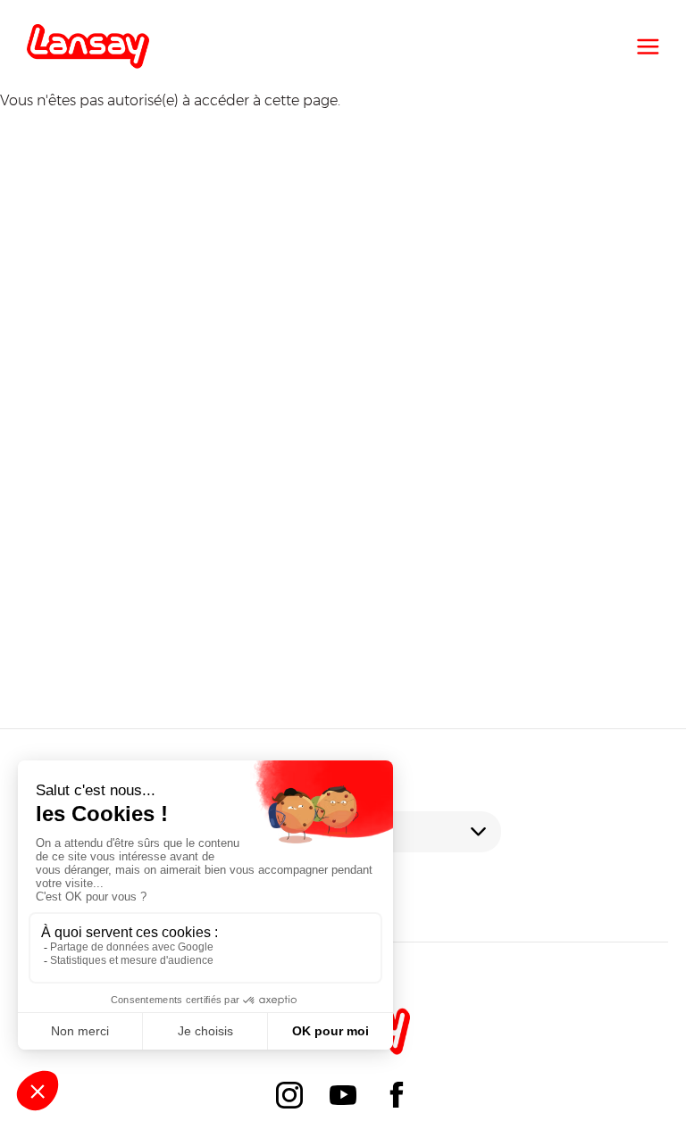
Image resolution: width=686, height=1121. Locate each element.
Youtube (343, 1095)
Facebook (396, 1095)
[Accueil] (88, 46)
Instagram (289, 1095)
